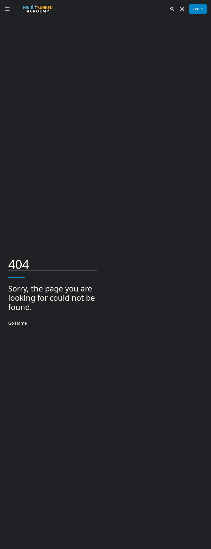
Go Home (17, 323)
